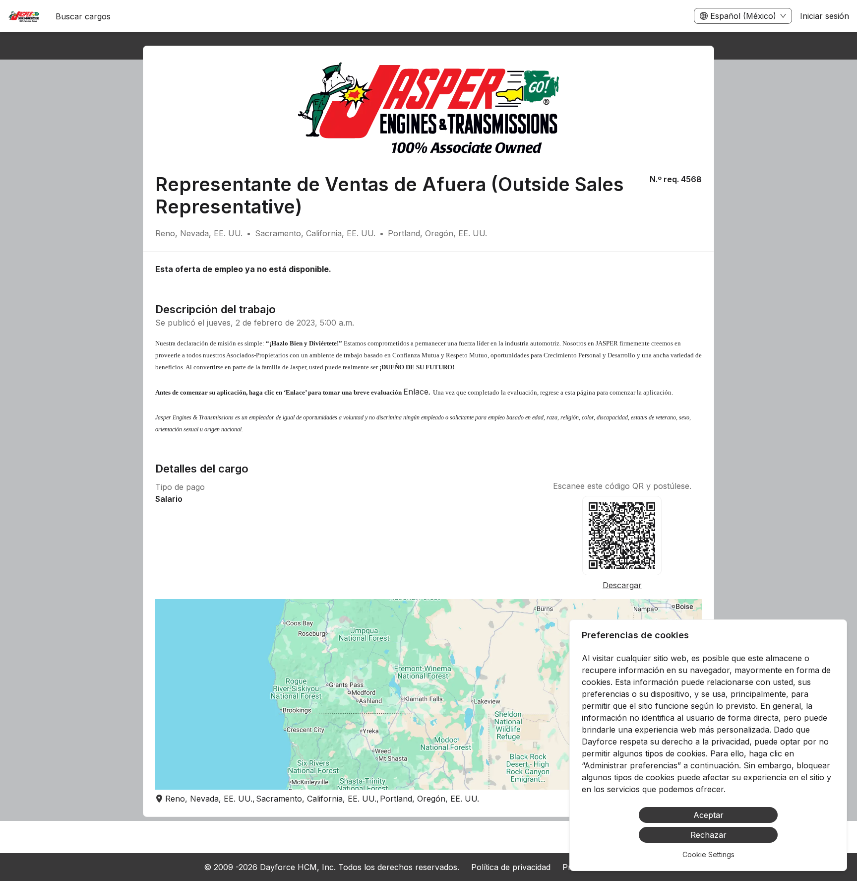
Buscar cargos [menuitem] (83, 16)
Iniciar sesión (824, 16)
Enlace (415, 392)
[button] (428, 694)
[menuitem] (24, 16)
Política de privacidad (511, 867)
